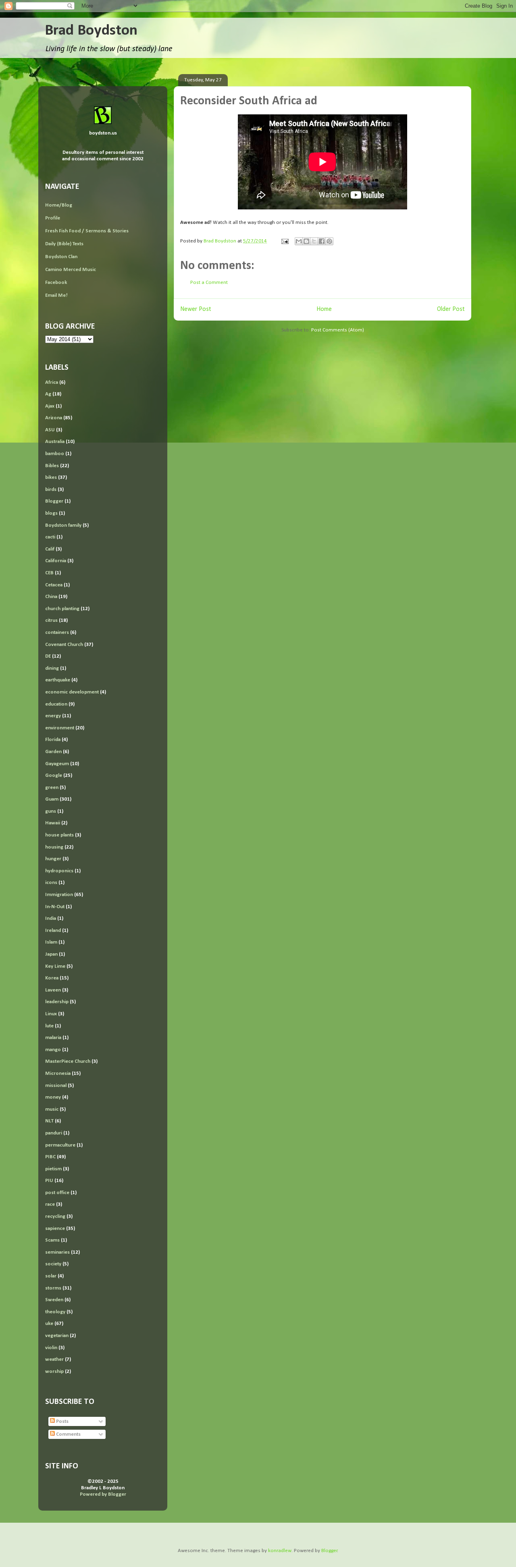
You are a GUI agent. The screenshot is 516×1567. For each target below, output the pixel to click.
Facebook (56, 282)
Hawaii (52, 823)
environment (59, 728)
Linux (51, 1013)
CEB (49, 572)
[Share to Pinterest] (329, 241)
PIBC (50, 1156)
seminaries (57, 1252)
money (53, 1097)
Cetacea (53, 585)
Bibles (52, 465)
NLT (49, 1121)
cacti (50, 537)
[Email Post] (284, 241)
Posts (62, 1421)
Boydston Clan (61, 256)
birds (50, 489)
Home (324, 309)
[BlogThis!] (306, 241)
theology (55, 1311)
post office (57, 1192)
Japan (51, 954)
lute (49, 1026)
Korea (51, 978)
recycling (55, 1216)
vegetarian (57, 1335)
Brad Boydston (91, 31)
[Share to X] (314, 241)
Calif (49, 549)
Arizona (53, 417)
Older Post (451, 309)
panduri (53, 1133)
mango (53, 1049)
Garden (53, 751)
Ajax (49, 406)
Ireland (53, 930)
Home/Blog (58, 205)
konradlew (279, 1550)
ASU (50, 430)
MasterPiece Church (67, 1061)
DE (48, 656)
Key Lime (55, 966)
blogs (51, 513)
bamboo (54, 453)
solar (50, 1276)
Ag (48, 394)
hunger (53, 858)
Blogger (54, 501)
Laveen (53, 990)
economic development (72, 692)
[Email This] (299, 241)
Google (53, 775)
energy (53, 715)
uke (49, 1323)
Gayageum (57, 763)
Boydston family (63, 525)
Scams (52, 1240)
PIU (49, 1180)
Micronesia (58, 1073)
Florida (52, 739)
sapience (55, 1228)
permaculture (60, 1145)
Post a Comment (209, 282)
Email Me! (56, 295)
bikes (51, 477)
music (51, 1109)
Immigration (59, 894)
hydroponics (59, 871)
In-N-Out (54, 906)
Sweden (54, 1299)
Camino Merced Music (70, 269)
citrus (51, 620)
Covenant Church (64, 644)
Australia (54, 441)
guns (50, 811)
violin (51, 1347)
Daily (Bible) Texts (64, 243)
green (51, 787)
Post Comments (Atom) (337, 330)
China (51, 596)
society (53, 1264)
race (50, 1204)
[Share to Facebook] (322, 241)
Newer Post (195, 309)
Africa (51, 382)
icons (51, 882)
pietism (53, 1169)
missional (56, 1085)
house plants (59, 835)
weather (54, 1359)
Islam (51, 942)
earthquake (57, 680)
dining (52, 668)
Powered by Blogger (103, 1494)
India (50, 918)
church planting (62, 608)
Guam (51, 799)
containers (57, 632)
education (56, 704)
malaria (53, 1037)
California (55, 560)
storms (53, 1288)
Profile (52, 218)
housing (54, 847)
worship (54, 1371)
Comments (68, 1434)
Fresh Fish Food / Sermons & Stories (87, 231)
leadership (57, 1001)
